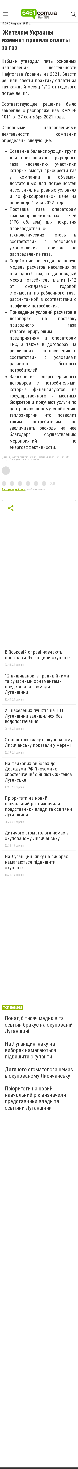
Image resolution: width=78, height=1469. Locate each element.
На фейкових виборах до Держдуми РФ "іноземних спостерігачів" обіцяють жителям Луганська (39, 772)
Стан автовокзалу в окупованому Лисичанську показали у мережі (38, 742)
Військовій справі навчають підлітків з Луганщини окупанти (38, 654)
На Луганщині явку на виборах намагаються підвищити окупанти (36, 862)
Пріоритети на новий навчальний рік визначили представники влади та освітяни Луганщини (38, 806)
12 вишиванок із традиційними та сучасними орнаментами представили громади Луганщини (37, 684)
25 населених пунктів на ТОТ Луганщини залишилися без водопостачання (34, 716)
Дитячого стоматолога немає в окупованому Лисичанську (37, 835)
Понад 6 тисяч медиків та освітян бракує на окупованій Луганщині (39, 1024)
